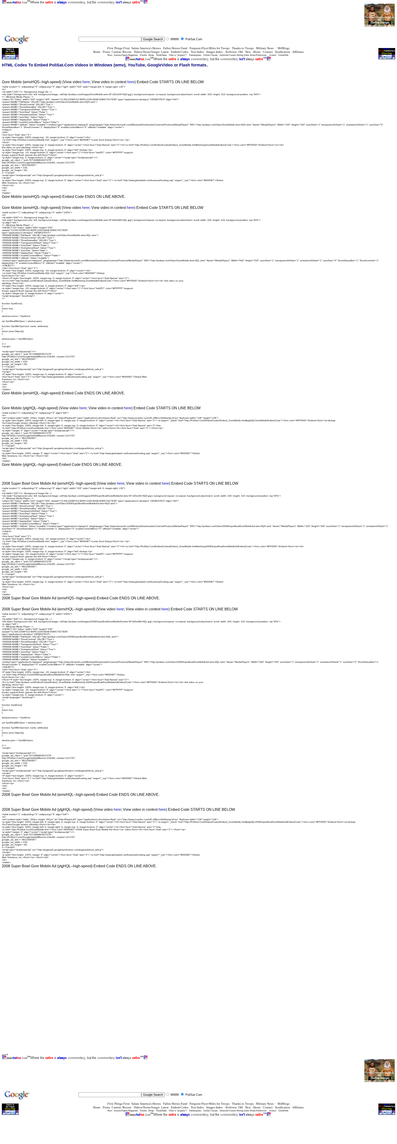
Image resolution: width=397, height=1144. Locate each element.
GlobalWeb (283, 55)
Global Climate (210, 55)
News (109, 55)
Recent (127, 52)
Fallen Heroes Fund (175, 48)
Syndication (282, 52)
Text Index (197, 52)
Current (117, 52)
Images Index (214, 52)
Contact (268, 52)
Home (96, 52)
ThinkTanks (161, 55)
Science (272, 55)
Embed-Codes (179, 52)
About (257, 52)
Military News (265, 48)
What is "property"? (178, 55)
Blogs (151, 55)
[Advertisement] (86, 14)
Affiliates (298, 52)
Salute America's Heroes (146, 48)
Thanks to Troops (243, 48)
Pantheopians (195, 55)
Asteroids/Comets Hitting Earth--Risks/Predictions (243, 55)
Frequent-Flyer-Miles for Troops (210, 48)
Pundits (143, 55)
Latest (165, 52)
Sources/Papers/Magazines (125, 55)
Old (240, 52)
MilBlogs (283, 48)
